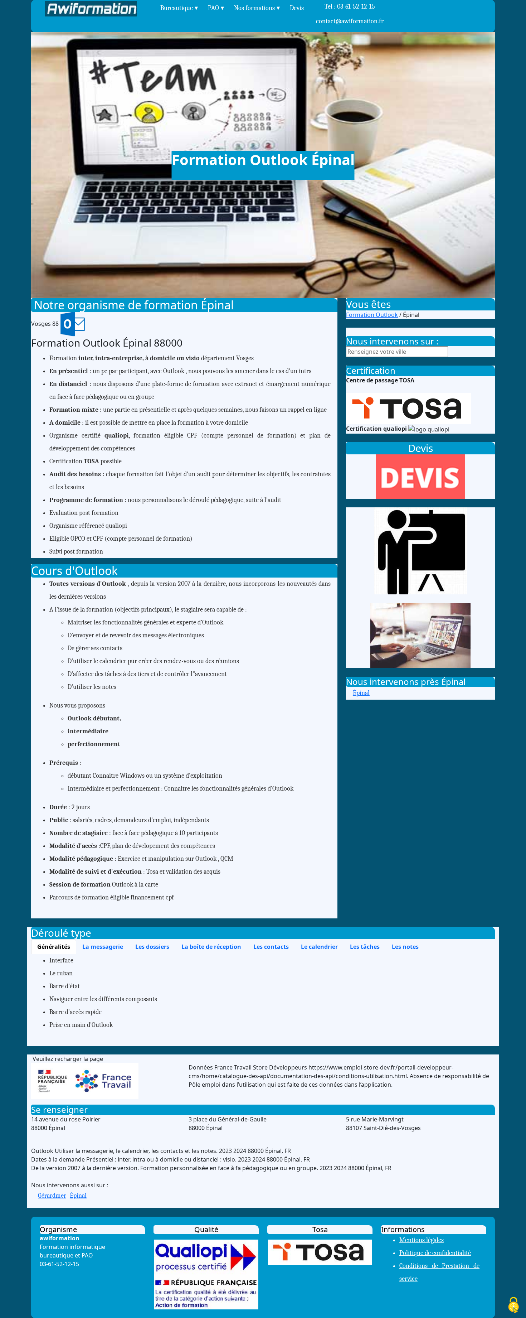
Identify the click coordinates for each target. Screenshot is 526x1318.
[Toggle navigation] (150, 9)
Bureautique (176, 8)
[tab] (53, 946)
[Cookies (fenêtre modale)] (513, 1305)
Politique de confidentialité (435, 1253)
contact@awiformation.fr (350, 21)
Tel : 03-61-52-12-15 (350, 14)
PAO (213, 8)
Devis (297, 8)
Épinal (361, 693)
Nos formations (254, 8)
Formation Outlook (372, 315)
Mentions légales (421, 1240)
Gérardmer (52, 1195)
